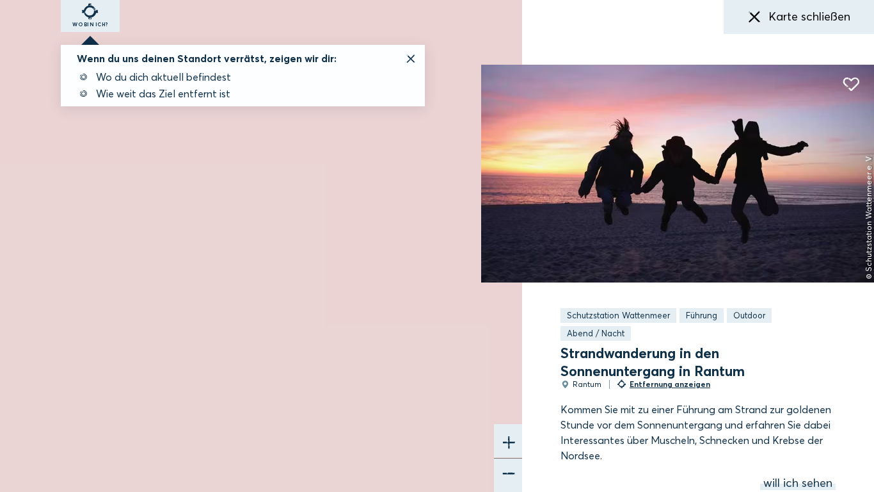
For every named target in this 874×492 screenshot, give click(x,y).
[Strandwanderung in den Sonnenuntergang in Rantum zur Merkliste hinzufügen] (851, 84)
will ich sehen (797, 483)
